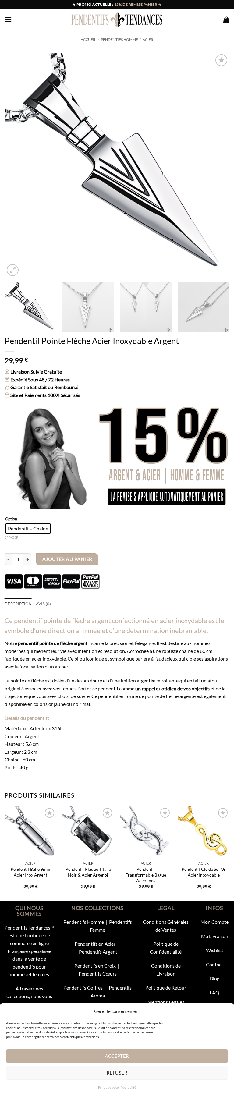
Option (11, 519)
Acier (148, 39)
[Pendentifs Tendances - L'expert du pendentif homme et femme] (117, 19)
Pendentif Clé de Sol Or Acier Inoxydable (204, 871)
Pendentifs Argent (98, 952)
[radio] (28, 528)
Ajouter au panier (67, 559)
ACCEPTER (117, 1056)
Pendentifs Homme (119, 39)
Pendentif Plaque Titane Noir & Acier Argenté (88, 871)
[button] (8, 19)
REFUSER (117, 1072)
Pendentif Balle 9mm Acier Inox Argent (30, 871)
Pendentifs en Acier (95, 944)
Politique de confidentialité (117, 1087)
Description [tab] (18, 603)
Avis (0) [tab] (43, 603)
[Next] (217, 165)
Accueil (88, 39)
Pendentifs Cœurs (98, 973)
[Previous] (16, 165)
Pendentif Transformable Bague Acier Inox (146, 874)
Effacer (11, 537)
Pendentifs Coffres (83, 987)
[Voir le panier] (226, 19)
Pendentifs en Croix (95, 966)
